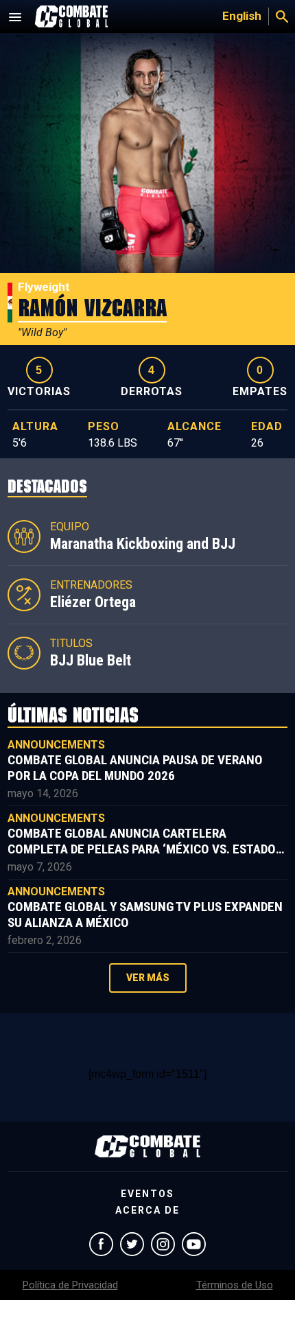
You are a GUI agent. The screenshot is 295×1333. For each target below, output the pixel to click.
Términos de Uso (234, 1285)
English (241, 16)
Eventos (147, 1193)
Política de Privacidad (70, 1285)
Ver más (147, 977)
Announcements (56, 744)
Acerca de (147, 1210)
